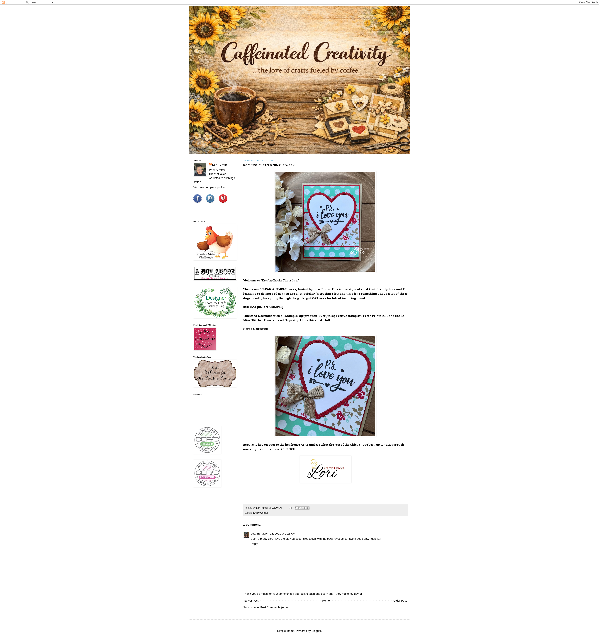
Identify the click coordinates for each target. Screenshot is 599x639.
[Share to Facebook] (305, 508)
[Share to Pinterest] (308, 508)
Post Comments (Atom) (275, 607)
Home (326, 600)
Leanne (256, 533)
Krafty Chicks (260, 512)
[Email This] (296, 508)
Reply (254, 543)
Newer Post (251, 600)
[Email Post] (289, 507)
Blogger (316, 630)
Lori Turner (219, 164)
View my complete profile (209, 187)
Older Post (400, 600)
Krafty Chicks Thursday (279, 280)
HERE (304, 444)
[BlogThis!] (299, 508)
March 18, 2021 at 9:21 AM (278, 533)
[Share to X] (302, 508)
